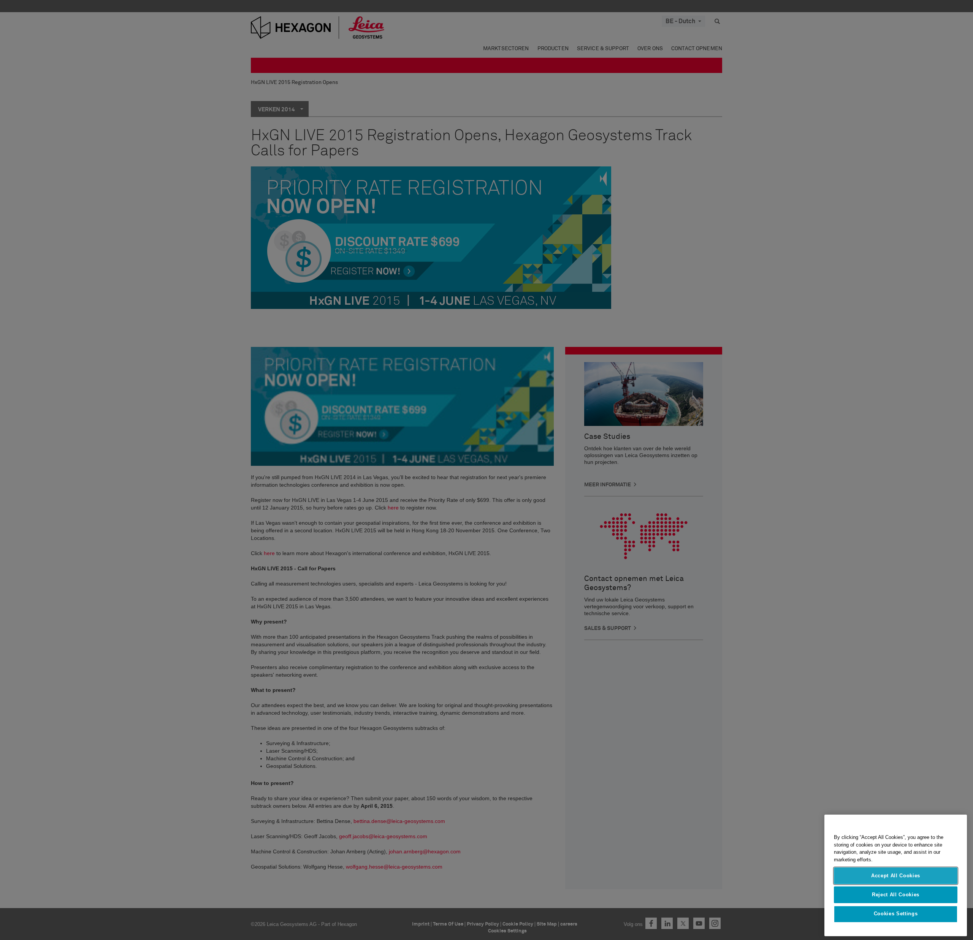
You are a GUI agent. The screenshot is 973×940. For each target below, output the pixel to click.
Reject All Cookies (895, 894)
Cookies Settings (896, 914)
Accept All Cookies (895, 875)
